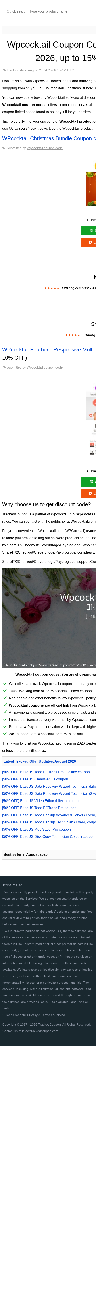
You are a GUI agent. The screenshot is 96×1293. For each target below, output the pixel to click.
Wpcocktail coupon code (45, 148)
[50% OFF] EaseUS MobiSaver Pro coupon (36, 829)
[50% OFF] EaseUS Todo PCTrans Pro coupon (39, 808)
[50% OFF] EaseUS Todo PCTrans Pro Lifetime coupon (46, 772)
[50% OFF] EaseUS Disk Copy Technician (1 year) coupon (48, 836)
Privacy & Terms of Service (46, 1015)
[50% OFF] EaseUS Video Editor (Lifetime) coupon (42, 801)
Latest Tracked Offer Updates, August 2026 (40, 761)
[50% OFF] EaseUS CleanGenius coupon (35, 779)
